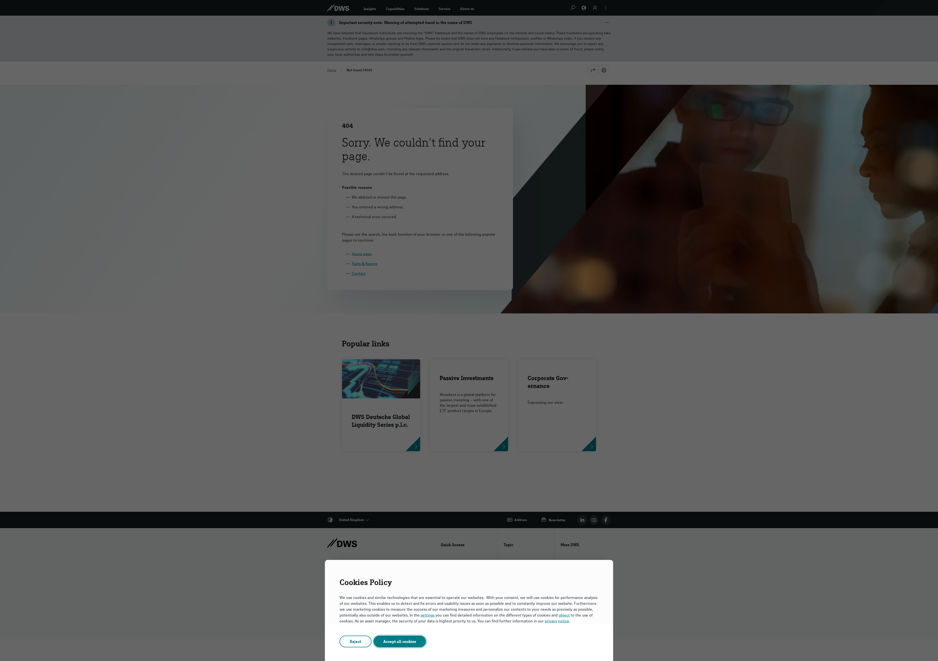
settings (428, 615)
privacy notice (557, 621)
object (564, 615)
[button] (356, 641)
